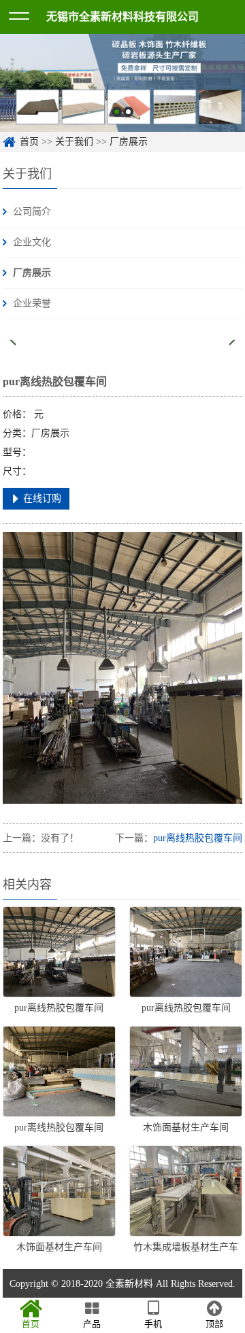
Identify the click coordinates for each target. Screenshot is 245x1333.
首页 (29, 142)
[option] (122, 83)
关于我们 (74, 142)
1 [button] (116, 111)
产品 (92, 1324)
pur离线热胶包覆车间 (197, 838)
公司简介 (32, 212)
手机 (153, 1324)
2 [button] (128, 111)
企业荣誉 (32, 303)
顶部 (214, 1324)
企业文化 (32, 242)
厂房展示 (129, 142)
